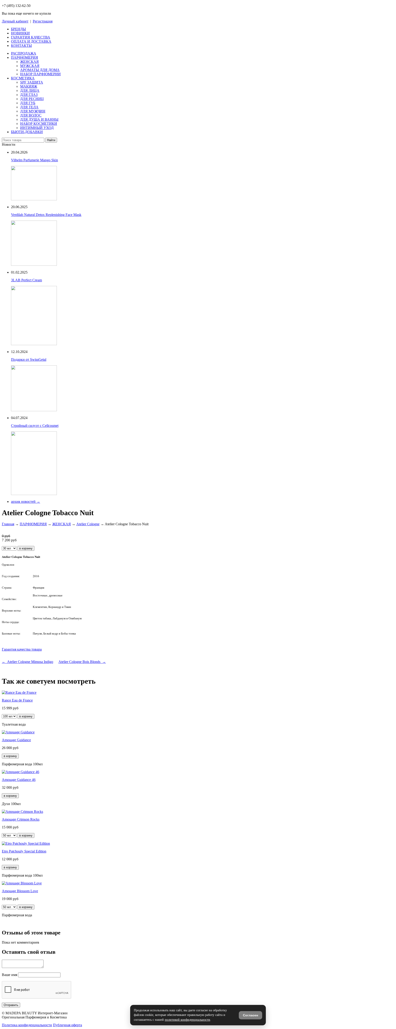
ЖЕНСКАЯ (29, 62)
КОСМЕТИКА (23, 78)
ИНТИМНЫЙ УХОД (37, 128)
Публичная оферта (67, 1025)
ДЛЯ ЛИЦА (29, 90)
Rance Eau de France (17, 700)
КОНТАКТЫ (21, 46)
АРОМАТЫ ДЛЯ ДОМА (40, 70)
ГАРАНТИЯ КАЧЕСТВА (30, 37)
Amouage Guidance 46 (19, 780)
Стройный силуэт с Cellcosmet (34, 426)
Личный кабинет (15, 21)
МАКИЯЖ (28, 86)
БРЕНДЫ (18, 29)
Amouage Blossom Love (20, 891)
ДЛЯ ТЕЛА (29, 107)
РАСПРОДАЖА (23, 53)
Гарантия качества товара (22, 649)
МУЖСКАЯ (29, 66)
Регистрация (42, 21)
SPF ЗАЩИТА (31, 82)
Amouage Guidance (16, 740)
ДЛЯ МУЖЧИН (32, 111)
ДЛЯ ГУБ (27, 103)
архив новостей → (25, 501)
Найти (51, 140)
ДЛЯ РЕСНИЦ (32, 99)
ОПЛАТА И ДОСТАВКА (31, 41)
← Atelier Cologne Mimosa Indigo (27, 662)
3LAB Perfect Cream (26, 280)
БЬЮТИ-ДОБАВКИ (27, 132)
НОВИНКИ (20, 33)
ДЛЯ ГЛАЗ (29, 95)
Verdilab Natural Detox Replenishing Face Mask (46, 215)
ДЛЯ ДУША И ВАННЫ (39, 119)
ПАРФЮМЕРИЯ (24, 57)
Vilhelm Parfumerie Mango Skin (34, 160)
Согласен (250, 1015)
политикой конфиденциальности (187, 1019)
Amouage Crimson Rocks (20, 819)
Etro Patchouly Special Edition (24, 851)
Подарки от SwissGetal (28, 359)
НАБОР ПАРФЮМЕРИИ (40, 74)
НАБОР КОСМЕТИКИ (38, 124)
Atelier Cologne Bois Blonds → (82, 662)
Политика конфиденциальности (27, 1025)
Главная (8, 524)
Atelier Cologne (87, 524)
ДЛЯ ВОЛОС (30, 115)
